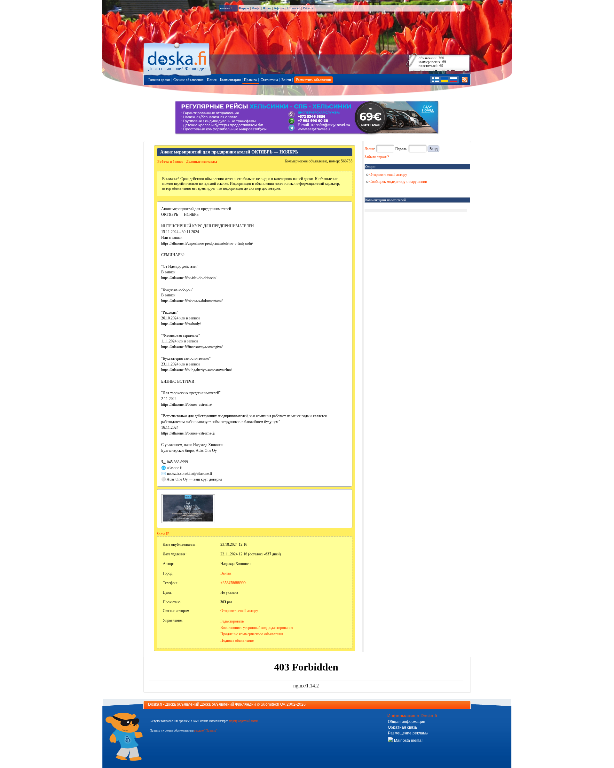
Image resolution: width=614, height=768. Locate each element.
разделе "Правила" (205, 730)
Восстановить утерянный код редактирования (256, 627)
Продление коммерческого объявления (251, 634)
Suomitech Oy (273, 704)
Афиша (279, 8)
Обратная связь (402, 727)
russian (226, 8)
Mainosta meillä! (407, 740)
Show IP (163, 534)
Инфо (256, 8)
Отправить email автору (239, 610)
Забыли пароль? (377, 157)
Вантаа (225, 573)
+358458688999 (233, 583)
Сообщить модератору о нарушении (397, 181)
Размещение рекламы (408, 733)
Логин (369, 149)
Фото (267, 8)
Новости (293, 8)
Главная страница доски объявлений (177, 58)
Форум (243, 8)
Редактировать (232, 621)
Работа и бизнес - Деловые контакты (187, 161)
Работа (308, 8)
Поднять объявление (237, 640)
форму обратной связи (243, 721)
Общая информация (406, 721)
